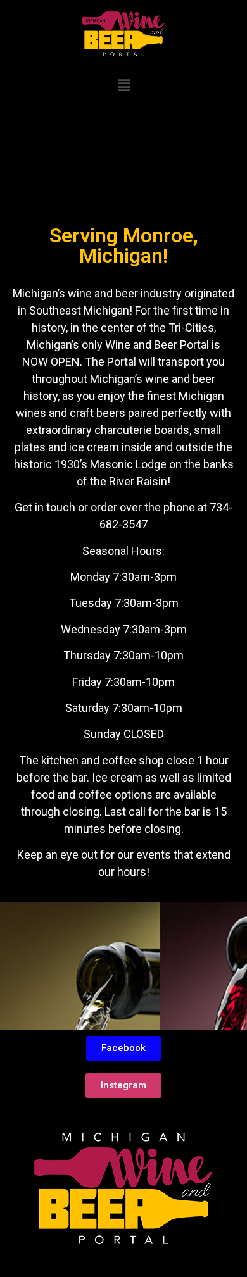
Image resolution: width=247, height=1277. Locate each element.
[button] (123, 86)
